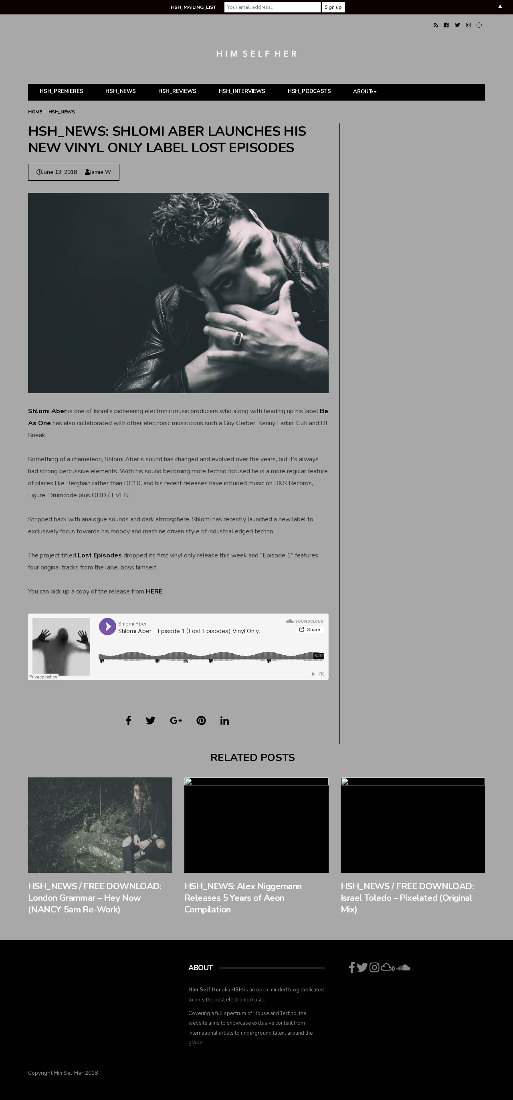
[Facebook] (446, 25)
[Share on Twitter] (151, 720)
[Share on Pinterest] (201, 720)
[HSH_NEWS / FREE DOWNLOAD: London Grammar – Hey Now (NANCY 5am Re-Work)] (100, 824)
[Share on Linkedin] (224, 720)
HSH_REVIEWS (177, 91)
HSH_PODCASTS (309, 91)
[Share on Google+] (176, 720)
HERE (154, 591)
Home (35, 112)
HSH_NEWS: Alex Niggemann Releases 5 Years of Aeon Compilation (243, 898)
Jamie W (100, 172)
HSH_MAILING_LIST (193, 7)
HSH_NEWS (120, 91)
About (362, 92)
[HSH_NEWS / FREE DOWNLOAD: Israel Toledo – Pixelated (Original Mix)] (413, 824)
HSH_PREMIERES (61, 91)
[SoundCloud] (479, 25)
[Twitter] (457, 25)
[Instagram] (468, 25)
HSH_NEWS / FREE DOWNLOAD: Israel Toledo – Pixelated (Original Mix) (407, 898)
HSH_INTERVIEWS (242, 91)
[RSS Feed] (436, 25)
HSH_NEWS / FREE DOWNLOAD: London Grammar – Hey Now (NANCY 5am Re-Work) (94, 898)
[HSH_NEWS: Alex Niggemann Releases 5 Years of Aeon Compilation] (256, 824)
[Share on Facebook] (128, 720)
